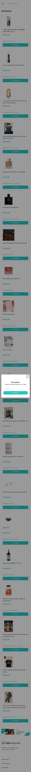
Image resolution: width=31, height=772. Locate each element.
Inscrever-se (15, 393)
